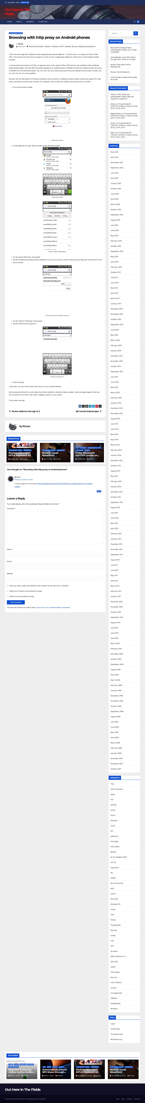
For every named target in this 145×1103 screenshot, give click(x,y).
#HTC (62, 46)
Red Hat (114, 930)
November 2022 (117, 162)
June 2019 (115, 230)
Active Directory (117, 789)
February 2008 (116, 748)
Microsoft (114, 899)
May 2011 (114, 575)
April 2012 (114, 528)
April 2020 (115, 199)
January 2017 (116, 304)
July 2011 (114, 565)
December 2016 (117, 309)
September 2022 (117, 168)
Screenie (114, 951)
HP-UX (113, 862)
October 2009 (116, 659)
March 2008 (115, 743)
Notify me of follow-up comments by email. (25, 591)
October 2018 (116, 246)
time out (114, 977)
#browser (40, 46)
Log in (113, 1024)
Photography (116, 925)
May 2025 (114, 152)
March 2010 (115, 643)
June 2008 (115, 727)
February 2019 (116, 241)
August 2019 (115, 220)
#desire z (48, 46)
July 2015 (114, 377)
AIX (112, 800)
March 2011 (115, 586)
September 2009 (117, 664)
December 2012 (117, 492)
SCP (112, 946)
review (113, 935)
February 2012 (116, 534)
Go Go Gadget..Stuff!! (15, 33)
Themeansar (42, 1099)
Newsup (33, 1099)
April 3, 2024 (49, 1075)
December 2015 (117, 356)
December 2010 (117, 602)
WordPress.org (116, 1039)
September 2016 (117, 325)
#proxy (74, 46)
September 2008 (117, 711)
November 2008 (117, 701)
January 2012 (116, 539)
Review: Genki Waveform (50, 454)
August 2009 (115, 670)
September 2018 (117, 251)
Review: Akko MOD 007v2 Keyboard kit (19, 454)
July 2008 (114, 722)
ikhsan (21, 44)
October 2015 (116, 366)
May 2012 (114, 523)
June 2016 (115, 330)
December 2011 (116, 544)
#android (32, 46)
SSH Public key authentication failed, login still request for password (122, 96)
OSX (112, 915)
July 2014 (114, 424)
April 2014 (114, 440)
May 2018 (114, 257)
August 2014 (115, 419)
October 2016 (116, 319)
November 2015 (117, 361)
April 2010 (114, 638)
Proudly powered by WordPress (15, 1099)
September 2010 (117, 617)
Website (10, 574)
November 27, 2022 (85, 1075)
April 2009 (115, 675)
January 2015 (116, 403)
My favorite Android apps (87, 411)
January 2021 (116, 183)
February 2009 (116, 685)
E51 (112, 831)
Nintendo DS (115, 904)
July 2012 (114, 513)
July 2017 (114, 277)
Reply (99, 491)
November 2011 (117, 549)
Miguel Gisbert (116, 114)
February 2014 (116, 450)
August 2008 (115, 717)
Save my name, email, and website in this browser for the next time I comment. (39, 586)
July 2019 (114, 225)
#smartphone (90, 46)
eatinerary (114, 836)
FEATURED (83, 447)
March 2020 (115, 204)
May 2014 (114, 434)
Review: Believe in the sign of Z (26, 411)
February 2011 (116, 591)
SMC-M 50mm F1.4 (118, 956)
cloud (113, 826)
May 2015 (114, 387)
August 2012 (115, 507)
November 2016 (117, 314)
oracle (113, 909)
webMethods (115, 1003)
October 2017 (116, 272)
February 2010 (116, 649)
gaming (113, 852)
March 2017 (115, 298)
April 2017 (114, 293)
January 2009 (116, 690)
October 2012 (116, 497)
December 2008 (117, 696)
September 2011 (117, 555)
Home (9, 22)
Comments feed (117, 1034)
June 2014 (115, 429)
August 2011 (115, 560)
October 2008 (116, 706)
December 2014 (117, 408)
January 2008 (116, 753)
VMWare (114, 998)
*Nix (77, 447)
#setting (81, 46)
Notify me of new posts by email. (21, 596)
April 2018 (114, 262)
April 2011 (114, 581)
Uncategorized (116, 993)
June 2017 (115, 283)
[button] (134, 22)
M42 (112, 888)
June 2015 (115, 382)
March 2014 (115, 445)
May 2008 (114, 732)
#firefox (56, 46)
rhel (112, 941)
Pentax (113, 920)
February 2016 (116, 345)
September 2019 (117, 215)
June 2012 (115, 518)
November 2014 (117, 413)
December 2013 (117, 460)
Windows (114, 1009)
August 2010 (115, 623)
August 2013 (115, 471)
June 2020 (115, 194)
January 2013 (116, 487)
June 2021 (115, 173)
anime (113, 810)
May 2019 (114, 236)
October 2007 (116, 769)
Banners (30, 22)
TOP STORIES (79, 450)
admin (113, 794)
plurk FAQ (42, 22)
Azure (113, 815)
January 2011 (116, 596)
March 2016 (115, 340)
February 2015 (116, 398)
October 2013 (116, 466)
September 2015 (117, 372)
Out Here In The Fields (22, 1090)
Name (10, 549)
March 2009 (115, 680)
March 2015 (115, 392)
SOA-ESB (114, 962)
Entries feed (115, 1029)
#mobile (68, 46)
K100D (113, 878)
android (113, 805)
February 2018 (116, 267)
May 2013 (114, 476)
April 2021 (114, 178)
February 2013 (116, 481)
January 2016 (116, 351)
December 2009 (117, 654)
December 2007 (117, 758)
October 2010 (116, 612)
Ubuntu (87, 450)
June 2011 (114, 570)
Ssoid (113, 94)
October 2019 (116, 209)
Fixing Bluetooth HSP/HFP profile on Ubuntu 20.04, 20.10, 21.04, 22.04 (124, 106)
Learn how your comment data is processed (53, 607)
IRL (112, 873)
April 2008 (115, 738)
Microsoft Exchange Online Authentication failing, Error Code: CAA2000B (124, 50)
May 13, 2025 (15, 1075)
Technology (27, 450)
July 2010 (114, 628)
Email (9, 561)
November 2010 (117, 607)
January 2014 (116, 455)
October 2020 (116, 189)
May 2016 (114, 335)
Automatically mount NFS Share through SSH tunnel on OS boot (55, 1072)
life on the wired (117, 883)
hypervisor (115, 868)
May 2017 (114, 288)
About (19, 22)
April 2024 (115, 157)
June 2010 (115, 633)
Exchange (114, 841)
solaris (113, 967)
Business (114, 820)
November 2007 (117, 764)
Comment (11, 508)
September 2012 (117, 502)
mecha (113, 894)
